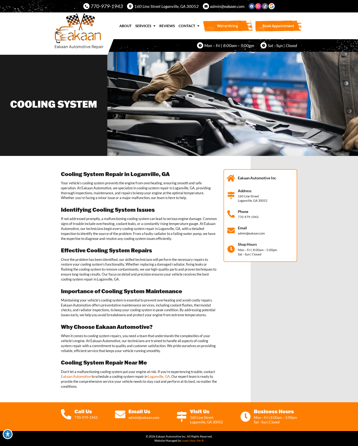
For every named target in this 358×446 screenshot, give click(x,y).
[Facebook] (252, 6)
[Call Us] (66, 414)
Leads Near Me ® (193, 440)
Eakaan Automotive (76, 376)
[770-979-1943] (86, 6)
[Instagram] (258, 6)
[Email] (231, 230)
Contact (187, 26)
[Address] (231, 195)
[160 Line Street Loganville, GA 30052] (130, 6)
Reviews (167, 26)
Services (143, 26)
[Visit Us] (182, 416)
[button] (278, 26)
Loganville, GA (159, 376)
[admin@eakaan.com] (206, 6)
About (125, 26)
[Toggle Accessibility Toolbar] (8, 434)
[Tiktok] (265, 6)
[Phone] (231, 214)
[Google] (271, 6)
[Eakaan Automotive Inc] (231, 178)
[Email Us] (120, 414)
